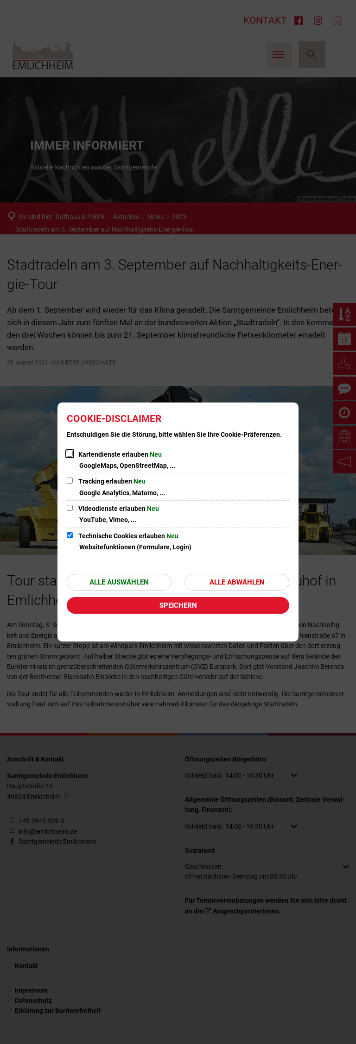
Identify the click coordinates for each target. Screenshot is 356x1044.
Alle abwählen (237, 582)
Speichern (178, 605)
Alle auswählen (119, 582)
